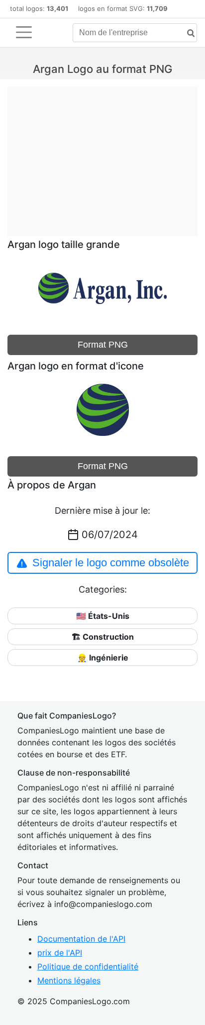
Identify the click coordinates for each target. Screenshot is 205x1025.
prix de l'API (59, 953)
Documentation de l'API (81, 939)
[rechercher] (187, 33)
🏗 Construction (103, 637)
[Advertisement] (102, 156)
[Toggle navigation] (24, 32)
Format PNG (103, 345)
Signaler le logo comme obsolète (110, 562)
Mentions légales (69, 980)
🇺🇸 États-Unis (102, 616)
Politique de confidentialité (87, 966)
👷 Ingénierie (102, 658)
